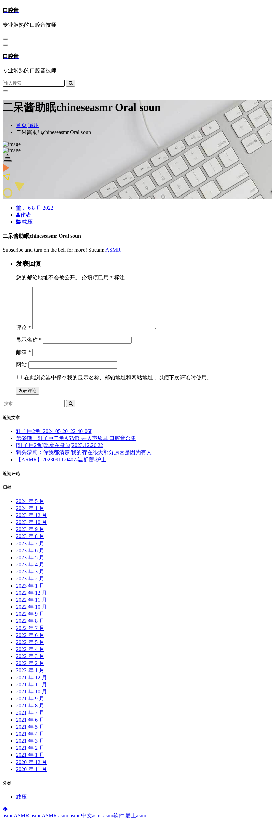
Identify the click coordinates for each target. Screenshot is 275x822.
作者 (25, 215)
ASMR (113, 250)
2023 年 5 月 (30, 557)
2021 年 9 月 (30, 698)
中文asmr (91, 815)
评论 (23, 327)
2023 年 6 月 (30, 550)
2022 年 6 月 (30, 635)
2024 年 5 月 (30, 501)
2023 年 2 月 (30, 578)
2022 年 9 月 (30, 614)
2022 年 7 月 (30, 628)
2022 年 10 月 (31, 607)
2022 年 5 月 (30, 642)
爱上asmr (135, 815)
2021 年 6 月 (30, 720)
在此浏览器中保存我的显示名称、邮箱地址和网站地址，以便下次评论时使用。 (118, 377)
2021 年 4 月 (30, 734)
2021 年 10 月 (31, 691)
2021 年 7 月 (30, 713)
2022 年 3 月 (30, 656)
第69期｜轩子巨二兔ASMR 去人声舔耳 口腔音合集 (76, 438)
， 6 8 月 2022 (37, 208)
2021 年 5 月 (30, 727)
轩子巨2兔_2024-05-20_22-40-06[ (54, 431)
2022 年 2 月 (30, 663)
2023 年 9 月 (30, 529)
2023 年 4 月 (30, 564)
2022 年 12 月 (31, 593)
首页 (21, 125)
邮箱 (23, 352)
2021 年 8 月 (30, 705)
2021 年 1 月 (30, 755)
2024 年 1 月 (30, 508)
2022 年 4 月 (30, 649)
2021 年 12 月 (31, 677)
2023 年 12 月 (31, 515)
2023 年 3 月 (30, 571)
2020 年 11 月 (31, 769)
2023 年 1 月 (30, 586)
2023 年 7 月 (30, 543)
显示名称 (29, 340)
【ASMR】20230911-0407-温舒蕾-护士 (61, 459)
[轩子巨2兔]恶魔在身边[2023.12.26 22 (59, 445)
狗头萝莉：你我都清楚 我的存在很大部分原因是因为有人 (84, 452)
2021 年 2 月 (30, 748)
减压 (33, 125)
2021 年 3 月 (30, 741)
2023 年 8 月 (30, 536)
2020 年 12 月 (31, 762)
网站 (21, 364)
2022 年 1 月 (30, 670)
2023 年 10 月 (31, 522)
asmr (8, 815)
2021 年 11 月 (31, 684)
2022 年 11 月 (31, 600)
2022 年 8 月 (30, 621)
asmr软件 (113, 815)
